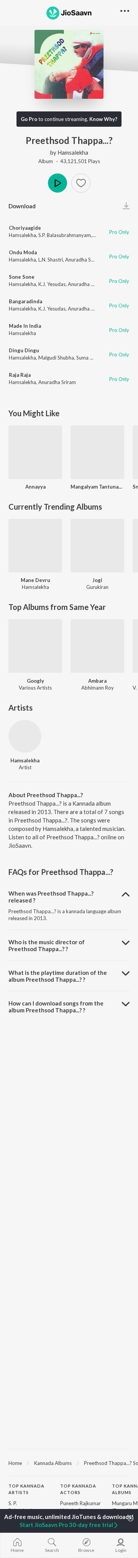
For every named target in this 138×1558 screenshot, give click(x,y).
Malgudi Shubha (56, 358)
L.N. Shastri (50, 260)
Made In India (25, 326)
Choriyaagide (25, 228)
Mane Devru (35, 580)
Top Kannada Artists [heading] (26, 1489)
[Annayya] (35, 452)
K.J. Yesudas (52, 284)
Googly (35, 681)
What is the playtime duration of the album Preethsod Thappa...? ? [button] (57, 976)
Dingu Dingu (24, 350)
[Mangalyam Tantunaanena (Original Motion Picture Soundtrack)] (97, 452)
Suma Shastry (91, 358)
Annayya (35, 487)
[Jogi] (97, 545)
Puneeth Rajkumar (80, 1503)
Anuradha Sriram (84, 260)
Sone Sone (21, 277)
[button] (80, 183)
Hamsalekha (73, 152)
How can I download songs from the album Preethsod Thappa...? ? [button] (56, 1007)
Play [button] (57, 183)
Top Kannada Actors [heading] (78, 1489)
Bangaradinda (25, 301)
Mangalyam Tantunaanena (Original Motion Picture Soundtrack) (97, 487)
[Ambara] (97, 646)
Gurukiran (97, 587)
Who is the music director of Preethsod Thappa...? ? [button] (46, 945)
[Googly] (35, 646)
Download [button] (22, 206)
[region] (69, 1462)
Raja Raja (20, 375)
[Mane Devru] (35, 545)
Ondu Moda (23, 252)
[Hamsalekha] (24, 736)
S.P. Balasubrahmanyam (64, 235)
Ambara (97, 681)
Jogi (97, 580)
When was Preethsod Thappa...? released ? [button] (51, 897)
